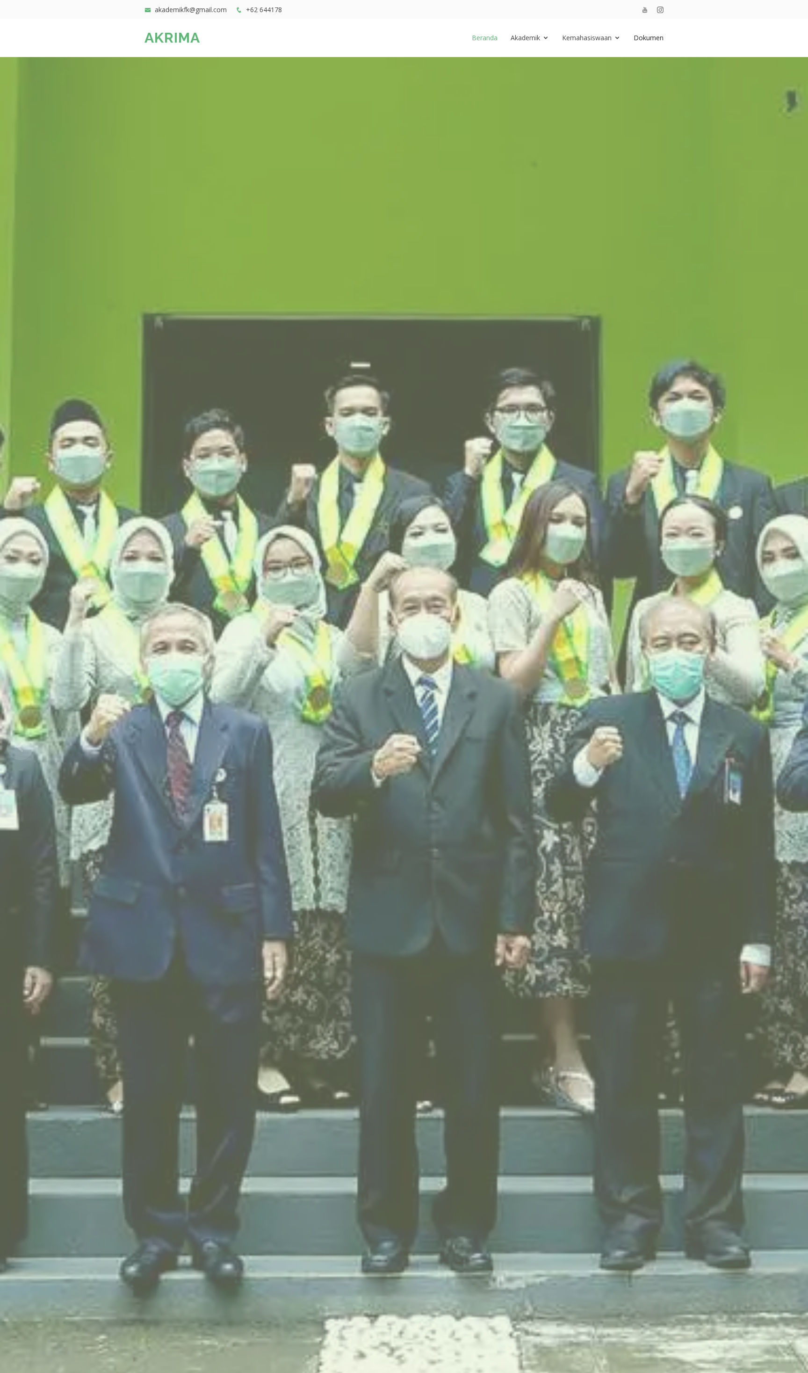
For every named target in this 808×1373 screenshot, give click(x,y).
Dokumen (649, 37)
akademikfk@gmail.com (191, 9)
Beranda (485, 37)
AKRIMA (172, 37)
